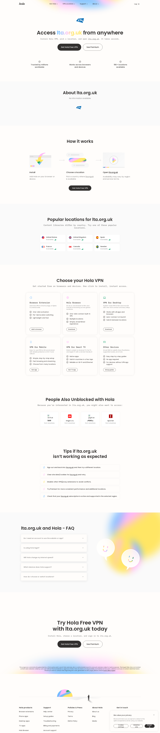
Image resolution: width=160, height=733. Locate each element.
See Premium (93, 47)
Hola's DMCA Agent (109, 670)
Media (94, 721)
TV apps (22, 726)
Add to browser (36, 329)
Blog (93, 716)
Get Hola (52, 4)
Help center (47, 712)
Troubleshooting (49, 721)
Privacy (70, 712)
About (95, 4)
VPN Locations (68, 4)
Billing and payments (51, 726)
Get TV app (72, 370)
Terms (70, 716)
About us (95, 712)
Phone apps (23, 716)
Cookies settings (121, 726)
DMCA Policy (72, 721)
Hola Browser (24, 730)
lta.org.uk (93, 39)
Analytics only (136, 726)
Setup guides (109, 370)
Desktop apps (24, 721)
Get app (34, 370)
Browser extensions (26, 712)
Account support (49, 730)
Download (71, 329)
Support (83, 4)
